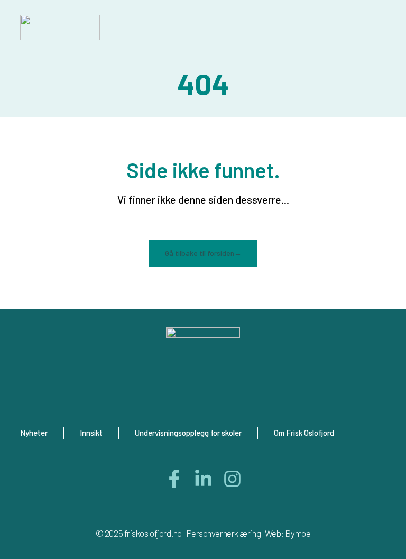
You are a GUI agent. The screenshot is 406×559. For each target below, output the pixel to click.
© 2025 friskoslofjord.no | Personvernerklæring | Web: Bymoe (203, 533)
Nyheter (34, 432)
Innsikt (91, 432)
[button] (358, 27)
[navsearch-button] (309, 27)
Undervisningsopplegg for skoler (188, 432)
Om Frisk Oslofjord (304, 432)
